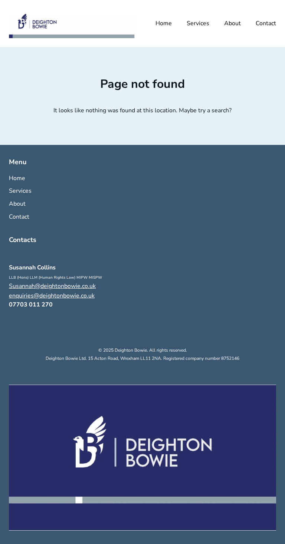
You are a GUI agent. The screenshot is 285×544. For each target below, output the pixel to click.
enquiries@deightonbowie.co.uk (52, 296)
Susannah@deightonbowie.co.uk (52, 286)
